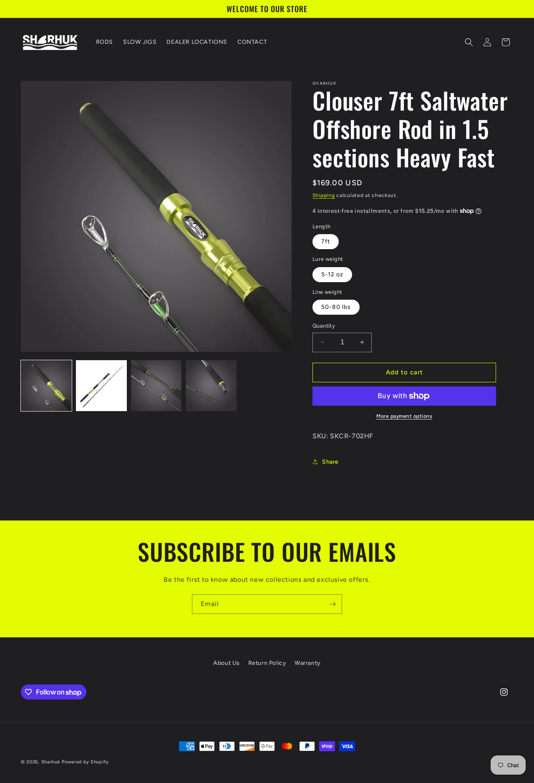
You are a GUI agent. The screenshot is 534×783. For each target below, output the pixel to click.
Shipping (323, 195)
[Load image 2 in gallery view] (101, 385)
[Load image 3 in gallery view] (156, 385)
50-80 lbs (336, 307)
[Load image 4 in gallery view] (211, 385)
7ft (325, 241)
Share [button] (330, 461)
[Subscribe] (332, 604)
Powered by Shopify (85, 762)
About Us (226, 663)
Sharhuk (50, 762)
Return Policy (267, 663)
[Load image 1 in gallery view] (46, 385)
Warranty (308, 663)
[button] (469, 42)
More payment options (404, 416)
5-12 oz (332, 274)
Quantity (323, 326)
